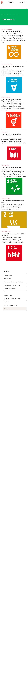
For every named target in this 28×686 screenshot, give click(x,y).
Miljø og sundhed (8, 295)
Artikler (9, 15)
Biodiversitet (7, 278)
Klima (5, 292)
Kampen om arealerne (10, 288)
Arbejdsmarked (8, 275)
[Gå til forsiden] (2, 2)
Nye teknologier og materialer (12, 298)
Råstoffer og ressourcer (10, 305)
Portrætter (6, 302)
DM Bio (3, 15)
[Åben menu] (26, 2)
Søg (20, 2)
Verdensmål (7, 308)
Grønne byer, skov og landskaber (13, 285)
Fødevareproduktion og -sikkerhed (13, 282)
